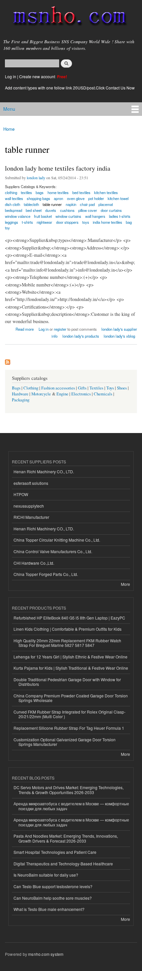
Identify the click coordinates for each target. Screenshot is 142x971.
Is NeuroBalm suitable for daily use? (46, 875)
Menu (9, 109)
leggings (11, 222)
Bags (16, 388)
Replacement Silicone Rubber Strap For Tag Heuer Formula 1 (69, 728)
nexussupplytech (29, 506)
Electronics (81, 394)
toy (7, 227)
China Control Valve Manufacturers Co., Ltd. (53, 551)
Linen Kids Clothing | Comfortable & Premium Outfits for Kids (68, 629)
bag (129, 222)
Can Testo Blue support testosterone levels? (53, 886)
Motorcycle (41, 394)
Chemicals (103, 394)
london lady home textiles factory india (57, 168)
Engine (62, 394)
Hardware (20, 394)
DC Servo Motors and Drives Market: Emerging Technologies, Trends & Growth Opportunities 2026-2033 (69, 790)
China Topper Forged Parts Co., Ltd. (46, 574)
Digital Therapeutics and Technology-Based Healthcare (63, 863)
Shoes (122, 388)
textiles (26, 192)
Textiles (96, 388)
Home (9, 129)
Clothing (30, 388)
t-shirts (27, 222)
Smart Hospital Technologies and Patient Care (55, 852)
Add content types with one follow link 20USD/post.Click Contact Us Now (70, 87)
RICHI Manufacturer (31, 517)
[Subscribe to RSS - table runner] (7, 360)
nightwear (44, 222)
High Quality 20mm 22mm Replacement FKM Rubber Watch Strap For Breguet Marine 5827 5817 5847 (67, 643)
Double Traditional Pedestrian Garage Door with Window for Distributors (67, 682)
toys (85, 222)
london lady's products (80, 336)
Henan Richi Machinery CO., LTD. (44, 471)
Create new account (37, 76)
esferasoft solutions (31, 483)
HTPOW (21, 494)
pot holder (96, 198)
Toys (110, 388)
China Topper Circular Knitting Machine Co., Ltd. (57, 540)
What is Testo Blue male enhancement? (49, 909)
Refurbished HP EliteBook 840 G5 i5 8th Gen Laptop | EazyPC (69, 617)
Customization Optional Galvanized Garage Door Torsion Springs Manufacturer (65, 742)
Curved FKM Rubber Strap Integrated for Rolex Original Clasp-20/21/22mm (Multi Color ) (69, 714)
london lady (36, 177)
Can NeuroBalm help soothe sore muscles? (53, 898)
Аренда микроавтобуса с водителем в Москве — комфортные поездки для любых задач (71, 806)
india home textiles (107, 222)
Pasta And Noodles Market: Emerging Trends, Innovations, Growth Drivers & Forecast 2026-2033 (66, 838)
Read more (25, 328)
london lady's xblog (119, 336)
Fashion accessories (58, 388)
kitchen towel (118, 198)
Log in (10, 76)
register (60, 329)
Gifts (82, 388)
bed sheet (34, 210)
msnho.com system (45, 954)
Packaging (20, 400)
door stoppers (67, 222)
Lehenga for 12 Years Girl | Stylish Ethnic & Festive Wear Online (70, 656)
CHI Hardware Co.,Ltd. (34, 563)
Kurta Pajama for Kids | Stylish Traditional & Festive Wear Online (71, 668)
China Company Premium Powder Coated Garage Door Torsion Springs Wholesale (71, 698)
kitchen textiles (106, 192)
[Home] (67, 17)
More (125, 584)
